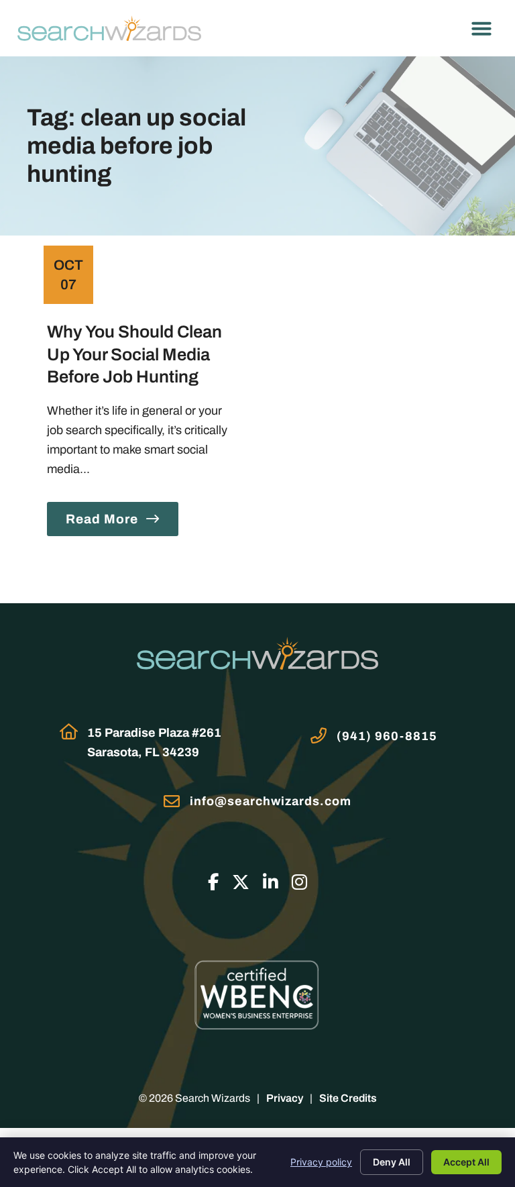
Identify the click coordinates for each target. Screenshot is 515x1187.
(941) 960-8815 (387, 736)
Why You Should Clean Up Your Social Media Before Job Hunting (134, 354)
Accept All (466, 1162)
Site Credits (348, 1098)
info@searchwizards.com (270, 801)
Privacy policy (321, 1162)
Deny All (391, 1162)
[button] (481, 28)
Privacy (284, 1098)
